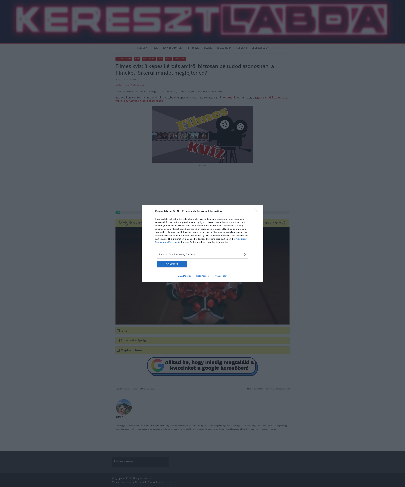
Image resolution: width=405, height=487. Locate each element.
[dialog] (202, 243)
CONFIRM (171, 264)
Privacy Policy (220, 276)
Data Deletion (184, 276)
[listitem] (202, 254)
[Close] (257, 211)
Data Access (202, 276)
